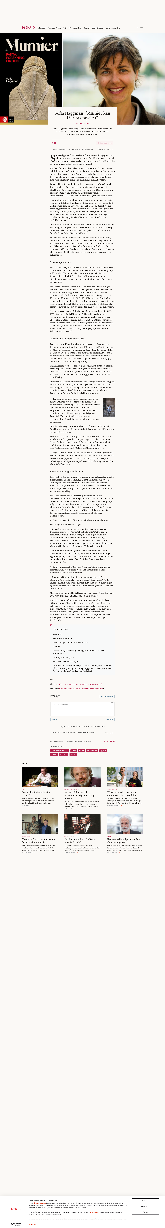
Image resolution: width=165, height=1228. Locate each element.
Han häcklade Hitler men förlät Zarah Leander (81, 688)
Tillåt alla (145, 1201)
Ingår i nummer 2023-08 (59, 751)
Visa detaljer (33, 1224)
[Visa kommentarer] (55, 143)
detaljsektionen (93, 1212)
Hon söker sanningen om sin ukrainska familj (80, 684)
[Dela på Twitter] (107, 741)
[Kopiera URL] (114, 741)
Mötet (86, 124)
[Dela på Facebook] (104, 741)
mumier (73, 754)
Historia (54, 754)
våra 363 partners (40, 1203)
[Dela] (52, 143)
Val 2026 (67, 28)
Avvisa (145, 1212)
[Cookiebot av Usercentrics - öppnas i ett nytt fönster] (16, 1224)
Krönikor (77, 28)
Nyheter (42, 28)
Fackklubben (97, 28)
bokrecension (92, 751)
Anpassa (144, 1206)
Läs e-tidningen (113, 28)
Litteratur (63, 754)
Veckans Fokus (54, 28)
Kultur (87, 28)
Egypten (103, 751)
